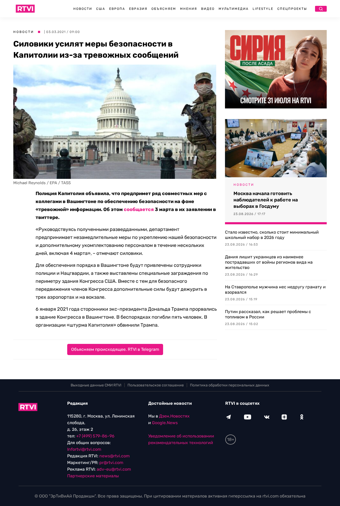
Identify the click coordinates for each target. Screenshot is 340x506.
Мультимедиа (234, 9)
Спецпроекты (292, 9)
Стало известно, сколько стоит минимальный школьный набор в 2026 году (272, 235)
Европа (117, 9)
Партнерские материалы (93, 475)
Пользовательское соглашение (156, 385)
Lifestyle (263, 9)
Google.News (165, 422)
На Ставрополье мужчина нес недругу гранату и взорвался (275, 289)
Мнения (188, 9)
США (100, 9)
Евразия (138, 9)
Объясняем (163, 9)
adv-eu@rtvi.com (114, 469)
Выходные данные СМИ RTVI (96, 385)
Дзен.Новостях (174, 416)
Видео (208, 9)
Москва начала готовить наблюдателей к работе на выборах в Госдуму (265, 200)
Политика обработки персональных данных (229, 385)
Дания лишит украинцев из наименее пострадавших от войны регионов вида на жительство (269, 262)
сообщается (139, 209)
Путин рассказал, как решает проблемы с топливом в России (268, 314)
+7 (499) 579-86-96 (95, 435)
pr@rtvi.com (111, 462)
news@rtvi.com (114, 455)
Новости (82, 9)
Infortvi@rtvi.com (84, 449)
